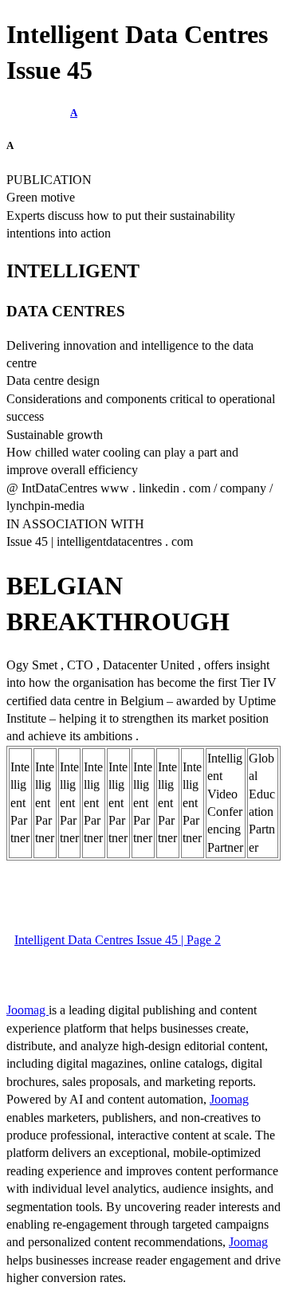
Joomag (27, 1010)
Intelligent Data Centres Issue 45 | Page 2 (117, 940)
